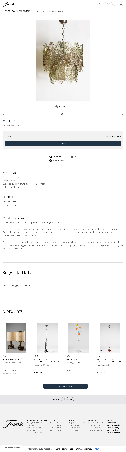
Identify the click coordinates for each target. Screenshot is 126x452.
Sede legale (30, 423)
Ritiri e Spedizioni (114, 432)
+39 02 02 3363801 (10, 205)
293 (36, 356)
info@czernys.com (97, 430)
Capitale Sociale (31, 433)
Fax (51, 428)
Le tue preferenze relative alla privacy (74, 449)
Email (51, 430)
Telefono (52, 425)
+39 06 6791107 (79, 425)
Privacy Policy (113, 427)
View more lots (65, 386)
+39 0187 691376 (98, 425)
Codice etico (112, 430)
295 (99, 356)
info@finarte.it (58, 430)
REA (28, 430)
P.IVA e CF (30, 428)
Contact (110, 420)
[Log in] (113, 4)
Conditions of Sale (115, 425)
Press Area (111, 422)
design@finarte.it (9, 201)
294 (67, 356)
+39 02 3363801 (59, 425)
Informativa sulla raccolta (39, 449)
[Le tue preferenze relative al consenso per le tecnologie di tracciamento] (12, 447)
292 (4, 356)
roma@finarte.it (77, 430)
